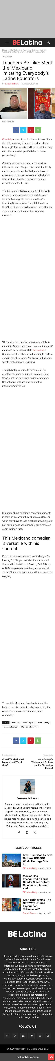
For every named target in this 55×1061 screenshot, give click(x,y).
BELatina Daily (30, 868)
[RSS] (40, 1035)
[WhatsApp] (38, 130)
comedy (15, 723)
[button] (6, 42)
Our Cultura (15, 50)
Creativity (7, 139)
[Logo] (27, 939)
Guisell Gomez (30, 913)
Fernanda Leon (11, 84)
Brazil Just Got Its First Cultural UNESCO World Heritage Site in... (37, 860)
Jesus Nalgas (27, 723)
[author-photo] (27, 794)
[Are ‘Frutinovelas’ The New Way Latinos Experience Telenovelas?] (11, 905)
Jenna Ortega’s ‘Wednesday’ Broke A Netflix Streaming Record (42, 763)
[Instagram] (27, 832)
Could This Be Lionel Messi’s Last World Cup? (13, 762)
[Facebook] (16, 130)
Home (4, 50)
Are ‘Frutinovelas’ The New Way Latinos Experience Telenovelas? (37, 904)
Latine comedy (43, 723)
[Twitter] (23, 130)
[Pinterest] (31, 130)
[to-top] (51, 1056)
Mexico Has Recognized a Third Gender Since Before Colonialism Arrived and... (36, 882)
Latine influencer (11, 727)
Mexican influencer (29, 727)
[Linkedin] (23, 1035)
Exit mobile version (27, 1057)
